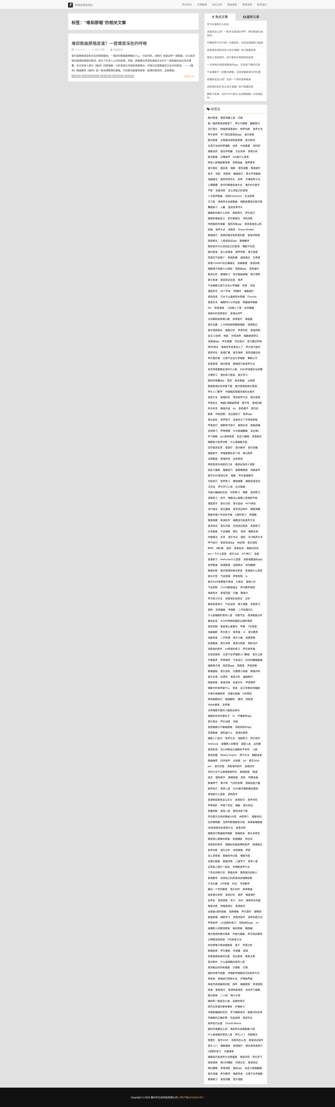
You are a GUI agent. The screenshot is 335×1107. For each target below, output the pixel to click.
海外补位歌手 (252, 184)
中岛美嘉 (245, 145)
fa (234, 715)
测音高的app (246, 922)
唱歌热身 (238, 1073)
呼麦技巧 (213, 425)
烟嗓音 (257, 911)
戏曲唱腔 (213, 632)
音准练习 (213, 559)
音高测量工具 (227, 117)
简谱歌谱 (225, 565)
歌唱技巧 (213, 235)
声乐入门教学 (215, 391)
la (246, 576)
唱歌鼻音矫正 (251, 335)
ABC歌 (220, 548)
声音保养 (250, 682)
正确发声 (225, 156)
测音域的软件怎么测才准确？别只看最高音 (230, 86)
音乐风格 (225, 525)
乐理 (245, 967)
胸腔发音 (257, 755)
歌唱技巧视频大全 (227, 978)
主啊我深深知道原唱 (231, 140)
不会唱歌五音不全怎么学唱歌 (224, 285)
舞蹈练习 (213, 207)
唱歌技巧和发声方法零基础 (222, 1056)
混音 (256, 553)
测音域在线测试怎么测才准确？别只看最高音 (231, 50)
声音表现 (258, 984)
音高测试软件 (240, 509)
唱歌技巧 (228, 469)
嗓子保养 (255, 274)
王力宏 (211, 201)
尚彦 (235, 145)
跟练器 (248, 928)
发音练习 (255, 604)
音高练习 (255, 492)
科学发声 (225, 760)
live (209, 307)
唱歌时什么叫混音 (230, 302)
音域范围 (225, 592)
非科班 (256, 145)
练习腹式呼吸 (254, 341)
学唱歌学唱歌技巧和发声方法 (243, 973)
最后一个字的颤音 (217, 889)
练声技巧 (213, 788)
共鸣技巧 (213, 481)
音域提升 (238, 1045)
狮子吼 (245, 402)
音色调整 (243, 168)
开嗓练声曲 (246, 978)
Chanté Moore (233, 1023)
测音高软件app (243, 727)
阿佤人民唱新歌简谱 (219, 162)
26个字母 (225, 291)
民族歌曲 (213, 643)
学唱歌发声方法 (241, 866)
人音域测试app (228, 240)
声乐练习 (225, 632)
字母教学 (245, 883)
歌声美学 (250, 162)
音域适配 (225, 1068)
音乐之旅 (257, 654)
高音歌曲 (213, 732)
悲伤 (229, 380)
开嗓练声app (244, 715)
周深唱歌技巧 (215, 699)
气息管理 (225, 576)
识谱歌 (236, 967)
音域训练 (257, 402)
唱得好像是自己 (216, 218)
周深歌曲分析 (255, 615)
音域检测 (225, 458)
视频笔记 (252, 324)
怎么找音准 (226, 251)
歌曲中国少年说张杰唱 (220, 514)
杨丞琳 (241, 542)
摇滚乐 (229, 447)
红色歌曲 (213, 531)
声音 (247, 850)
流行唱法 (213, 509)
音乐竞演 (213, 279)
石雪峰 (256, 257)
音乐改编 (253, 447)
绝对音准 (213, 117)
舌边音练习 (234, 414)
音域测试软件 (256, 1040)
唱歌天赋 (245, 855)
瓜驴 (247, 598)
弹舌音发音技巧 (254, 1045)
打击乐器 (213, 883)
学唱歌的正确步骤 (217, 1017)
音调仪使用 (241, 732)
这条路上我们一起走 (219, 866)
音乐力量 (238, 637)
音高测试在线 (227, 279)
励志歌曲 (213, 156)
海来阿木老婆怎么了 (232, 347)
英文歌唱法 (234, 218)
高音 (244, 285)
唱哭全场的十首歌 (245, 464)
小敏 (222, 207)
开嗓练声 (213, 660)
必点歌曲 (240, 486)
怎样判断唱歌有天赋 (234, 822)
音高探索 (223, 900)
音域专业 (247, 1017)
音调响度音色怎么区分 (220, 799)
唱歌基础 (225, 1045)
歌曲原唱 (118, 76)
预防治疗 (253, 643)
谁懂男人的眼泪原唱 (219, 928)
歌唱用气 (213, 783)
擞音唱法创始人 (248, 872)
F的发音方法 (234, 939)
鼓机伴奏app (235, 224)
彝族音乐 (237, 212)
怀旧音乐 (239, 341)
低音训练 (220, 190)
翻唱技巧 (255, 123)
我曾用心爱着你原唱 (219, 838)
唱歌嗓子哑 (214, 665)
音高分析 (235, 676)
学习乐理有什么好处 (218, 24)
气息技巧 (238, 660)
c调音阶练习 (214, 1051)
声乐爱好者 (214, 358)
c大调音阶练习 (228, 922)
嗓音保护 (250, 894)
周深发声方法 (240, 397)
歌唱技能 (245, 771)
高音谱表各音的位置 (219, 956)
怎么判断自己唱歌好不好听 (235, 749)
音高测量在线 (252, 352)
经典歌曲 (242, 263)
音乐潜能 (238, 1079)
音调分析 (230, 894)
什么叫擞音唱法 (228, 587)
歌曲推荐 (213, 760)
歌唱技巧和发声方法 (244, 363)
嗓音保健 (213, 520)
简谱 (210, 989)
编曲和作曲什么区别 (219, 212)
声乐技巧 (250, 212)
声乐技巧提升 (253, 347)
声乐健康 (227, 341)
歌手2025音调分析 (218, 475)
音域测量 (213, 755)
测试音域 (237, 956)
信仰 (240, 900)
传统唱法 (213, 537)
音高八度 (225, 788)
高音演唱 (219, 307)
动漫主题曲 (234, 693)
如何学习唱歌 (252, 989)
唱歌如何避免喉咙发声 (237, 844)
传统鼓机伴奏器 (216, 224)
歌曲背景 (228, 861)
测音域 (226, 173)
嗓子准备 (243, 604)
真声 (240, 894)
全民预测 (238, 458)
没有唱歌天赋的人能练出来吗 (224, 710)
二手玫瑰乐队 (245, 609)
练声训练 (245, 128)
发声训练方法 (255, 917)
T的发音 (252, 626)
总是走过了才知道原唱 (245, 419)
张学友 (211, 900)
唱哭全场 (243, 425)
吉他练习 (213, 430)
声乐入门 (240, 1034)
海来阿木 (213, 592)
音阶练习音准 (227, 374)
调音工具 (246, 743)
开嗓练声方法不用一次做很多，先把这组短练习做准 (235, 42)
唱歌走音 (253, 531)
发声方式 (220, 229)
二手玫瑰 (225, 637)
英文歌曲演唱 (240, 274)
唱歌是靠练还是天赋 (251, 201)
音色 (243, 777)
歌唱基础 (213, 671)
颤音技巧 (220, 989)
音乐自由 (238, 503)
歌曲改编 (255, 425)
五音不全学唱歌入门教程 (236, 654)
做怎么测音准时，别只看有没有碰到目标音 (230, 57)
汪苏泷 (211, 486)
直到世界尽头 (227, 179)
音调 (243, 531)
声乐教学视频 (247, 587)
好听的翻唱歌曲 (254, 660)
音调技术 (240, 906)
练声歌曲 (247, 889)
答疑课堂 (232, 4)
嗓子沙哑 (235, 995)
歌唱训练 (213, 570)
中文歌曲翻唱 (240, 430)
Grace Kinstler (246, 229)
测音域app (213, 341)
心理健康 (213, 184)
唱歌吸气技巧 (227, 425)
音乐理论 (213, 168)
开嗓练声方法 (252, 179)
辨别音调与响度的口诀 (220, 464)
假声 (235, 984)
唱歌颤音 (245, 984)
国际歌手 (220, 777)
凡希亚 (239, 581)
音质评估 (213, 352)
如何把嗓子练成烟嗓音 (220, 945)
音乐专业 (233, 537)
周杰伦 (254, 408)
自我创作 (249, 766)
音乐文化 (234, 553)
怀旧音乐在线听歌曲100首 (222, 816)
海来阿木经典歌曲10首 (242, 1028)
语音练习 (213, 497)
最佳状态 (213, 620)
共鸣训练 (247, 218)
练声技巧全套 (215, 1023)
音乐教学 (240, 447)
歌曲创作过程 (230, 855)
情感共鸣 (245, 1056)
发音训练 (240, 827)
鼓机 (243, 537)
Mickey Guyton (228, 755)
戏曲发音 (213, 637)
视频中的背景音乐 (217, 313)
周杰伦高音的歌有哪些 (220, 1006)
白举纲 (236, 760)
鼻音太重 (250, 956)
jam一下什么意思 (217, 553)
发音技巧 (240, 799)
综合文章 (217, 4)
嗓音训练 (213, 906)
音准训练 (225, 682)
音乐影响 (250, 140)
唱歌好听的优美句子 (219, 715)
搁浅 (240, 699)
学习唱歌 (213, 436)
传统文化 (240, 1062)
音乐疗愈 (213, 576)
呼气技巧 (213, 542)
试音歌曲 (213, 458)
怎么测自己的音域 (238, 190)
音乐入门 (213, 1045)
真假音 (240, 665)
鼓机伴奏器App (216, 380)
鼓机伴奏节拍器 (216, 973)
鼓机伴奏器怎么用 (217, 1028)
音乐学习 (243, 374)
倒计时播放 (226, 1062)
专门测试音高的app (231, 134)
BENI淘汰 (213, 347)
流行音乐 (213, 128)
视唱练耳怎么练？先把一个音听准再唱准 (229, 79)
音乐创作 (235, 889)
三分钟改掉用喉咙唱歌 (232, 324)
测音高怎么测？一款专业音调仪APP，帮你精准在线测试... (235, 33)
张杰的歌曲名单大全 (231, 184)
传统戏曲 (237, 162)
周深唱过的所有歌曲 (219, 967)
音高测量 (225, 1079)
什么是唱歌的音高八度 (220, 615)
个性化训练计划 (216, 872)
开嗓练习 (240, 1006)
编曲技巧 (238, 173)
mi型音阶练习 (232, 648)
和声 (240, 179)
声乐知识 (187, 4)
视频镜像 (234, 911)
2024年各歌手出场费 (251, 369)
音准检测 (239, 548)
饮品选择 (235, 1017)
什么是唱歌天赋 (238, 442)
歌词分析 (213, 274)
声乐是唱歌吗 (246, 475)
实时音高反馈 (215, 447)
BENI (210, 548)
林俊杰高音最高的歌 (219, 984)
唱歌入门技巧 (215, 738)
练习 (232, 900)
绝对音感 (213, 140)
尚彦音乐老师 (215, 894)
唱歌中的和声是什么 (219, 687)
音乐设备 (213, 324)
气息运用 (230, 604)
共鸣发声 (236, 335)
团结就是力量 (252, 783)
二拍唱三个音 (234, 307)
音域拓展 (232, 257)
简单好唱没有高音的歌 (232, 235)
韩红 (235, 531)
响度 (226, 335)
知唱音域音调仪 (91, 76)
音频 (210, 609)
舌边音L (254, 430)
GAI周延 (247, 693)
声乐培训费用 (255, 933)
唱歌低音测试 (252, 481)
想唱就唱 (233, 777)
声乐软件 (255, 738)
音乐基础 (225, 509)
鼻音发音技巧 (215, 604)
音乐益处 (213, 419)
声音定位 (213, 402)
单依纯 (211, 978)
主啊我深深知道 (216, 939)
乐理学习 (213, 374)
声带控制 (238, 576)
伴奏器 (236, 950)
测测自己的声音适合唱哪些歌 (236, 878)
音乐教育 (253, 632)
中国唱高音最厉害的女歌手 (240, 391)
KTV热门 (246, 553)
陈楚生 (211, 1040)
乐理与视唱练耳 (216, 693)
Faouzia (252, 296)
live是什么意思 (241, 156)
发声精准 (213, 565)
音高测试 (213, 525)
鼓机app (237, 1068)
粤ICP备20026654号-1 (192, 1097)
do (234, 408)
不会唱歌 (225, 531)
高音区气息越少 (216, 257)
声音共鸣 (243, 330)
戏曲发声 (255, 469)
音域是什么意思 (216, 794)
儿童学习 (240, 861)
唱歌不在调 (248, 246)
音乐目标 (225, 671)
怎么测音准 (214, 855)
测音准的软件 (215, 648)
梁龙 (210, 777)
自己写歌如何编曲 (250, 687)
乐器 (235, 592)
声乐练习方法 (215, 598)
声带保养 (225, 660)
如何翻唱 (250, 565)
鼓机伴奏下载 (240, 810)
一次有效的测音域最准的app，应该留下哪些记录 (233, 64)
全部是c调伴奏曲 (217, 911)
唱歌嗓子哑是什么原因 (220, 268)
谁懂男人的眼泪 (229, 743)
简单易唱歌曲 (255, 822)
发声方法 (258, 128)
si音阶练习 (241, 514)
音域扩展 (225, 352)
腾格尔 (244, 592)
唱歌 (232, 168)
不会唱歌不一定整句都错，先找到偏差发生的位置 (234, 72)
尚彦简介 (244, 816)
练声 (240, 279)
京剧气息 (240, 615)
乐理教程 (202, 4)
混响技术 (232, 794)
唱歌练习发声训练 (217, 442)
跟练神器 (255, 509)
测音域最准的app (252, 559)
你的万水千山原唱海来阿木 (222, 771)
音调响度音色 (235, 989)
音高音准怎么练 (253, 224)
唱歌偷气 (213, 453)
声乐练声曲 (249, 648)
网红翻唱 (213, 1068)
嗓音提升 (255, 168)
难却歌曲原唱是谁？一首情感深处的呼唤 (109, 43)
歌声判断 (240, 251)
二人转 (224, 995)
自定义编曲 (214, 469)
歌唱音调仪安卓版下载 (220, 386)
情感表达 (213, 240)
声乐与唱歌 (241, 123)
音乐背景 (225, 643)
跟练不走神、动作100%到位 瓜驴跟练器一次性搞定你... (235, 95)
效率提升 (237, 319)
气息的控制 (236, 783)
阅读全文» (189, 76)
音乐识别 (225, 503)
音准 (235, 687)
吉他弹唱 (238, 850)
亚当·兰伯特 (214, 335)
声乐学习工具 (225, 486)
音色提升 (254, 268)
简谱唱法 (257, 844)
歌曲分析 (230, 330)
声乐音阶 (246, 911)
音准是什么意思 (253, 570)
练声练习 (225, 481)
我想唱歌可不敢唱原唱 (220, 727)
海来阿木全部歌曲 (227, 201)
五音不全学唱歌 (254, 1073)
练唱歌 (253, 514)
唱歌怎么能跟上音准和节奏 (242, 497)
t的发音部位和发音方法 (220, 827)
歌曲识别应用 (255, 1012)
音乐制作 (213, 961)
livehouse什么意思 (230, 559)
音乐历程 (219, 766)
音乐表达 (213, 721)
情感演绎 (213, 1062)
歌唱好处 (225, 397)
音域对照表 (254, 235)
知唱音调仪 (226, 906)
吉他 (252, 285)
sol (244, 760)
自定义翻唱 (243, 436)
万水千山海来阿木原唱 (232, 296)
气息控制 (213, 587)
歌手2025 (223, 1040)
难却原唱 (106, 76)
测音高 (77, 76)
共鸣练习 (235, 492)
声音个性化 (226, 805)
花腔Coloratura (233, 196)
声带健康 (225, 430)
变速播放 (237, 838)
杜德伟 (224, 676)
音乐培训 (248, 805)
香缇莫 (248, 319)
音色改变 (213, 296)
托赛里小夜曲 (240, 671)
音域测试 (253, 1062)
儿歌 (254, 749)
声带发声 (213, 922)
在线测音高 (214, 654)
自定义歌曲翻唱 (253, 1068)
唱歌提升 (249, 291)
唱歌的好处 (253, 548)
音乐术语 (213, 676)
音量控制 (213, 810)
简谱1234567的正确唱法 (221, 263)
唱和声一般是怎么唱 (219, 1001)
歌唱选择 (213, 950)
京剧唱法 (252, 1034)
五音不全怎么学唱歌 (234, 358)
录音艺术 (213, 302)
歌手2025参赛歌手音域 (220, 581)
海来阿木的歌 (253, 900)
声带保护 (213, 805)
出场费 (257, 743)
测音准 (130, 76)
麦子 (237, 945)
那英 (210, 414)
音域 (245, 950)
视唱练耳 (240, 833)
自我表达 (238, 565)
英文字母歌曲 (253, 173)
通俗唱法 (245, 257)
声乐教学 (225, 1073)
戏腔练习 (243, 738)
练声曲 (236, 632)
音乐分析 (225, 850)
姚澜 (254, 771)
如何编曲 (249, 307)
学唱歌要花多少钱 (230, 453)
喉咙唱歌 (238, 481)
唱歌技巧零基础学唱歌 (220, 833)
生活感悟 (249, 196)
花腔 (217, 173)
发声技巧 (225, 419)
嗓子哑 (224, 783)
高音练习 (255, 525)
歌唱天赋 (225, 408)
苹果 (242, 626)
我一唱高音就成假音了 (220, 123)
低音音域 (213, 363)
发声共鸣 (252, 799)
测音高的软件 (215, 844)
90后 (234, 883)
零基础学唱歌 (250, 302)
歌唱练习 (225, 274)
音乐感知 (252, 542)
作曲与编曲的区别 (217, 492)
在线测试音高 (240, 525)
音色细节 (243, 408)
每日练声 (247, 453)
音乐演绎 (238, 352)
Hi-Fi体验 (250, 503)
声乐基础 (225, 950)
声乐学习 (257, 1056)
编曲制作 (248, 676)
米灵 (222, 537)
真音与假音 (239, 643)
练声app (247, 414)
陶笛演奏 (213, 682)
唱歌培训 (257, 816)
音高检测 (213, 749)
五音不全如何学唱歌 (219, 145)
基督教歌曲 (241, 469)
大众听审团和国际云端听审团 (236, 620)
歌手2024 (254, 760)
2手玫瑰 (224, 883)
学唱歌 (231, 609)
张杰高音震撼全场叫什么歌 (222, 369)
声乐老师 (213, 134)
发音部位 (257, 436)
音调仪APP (236, 313)
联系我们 (262, 4)
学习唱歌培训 (237, 1012)
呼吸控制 (220, 414)
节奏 (210, 190)
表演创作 (225, 520)
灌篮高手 (213, 291)
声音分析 (247, 945)
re (244, 632)
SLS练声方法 (255, 537)
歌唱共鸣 (255, 671)
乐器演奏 (229, 1051)
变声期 (226, 704)
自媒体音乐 (239, 1001)
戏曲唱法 (213, 179)
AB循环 (237, 291)
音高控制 (213, 626)
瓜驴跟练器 (214, 822)
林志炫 (248, 838)
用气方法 (244, 755)
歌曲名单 (232, 872)
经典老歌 (250, 637)
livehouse (213, 743)
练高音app (228, 665)
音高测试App (227, 542)
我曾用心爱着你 (228, 626)
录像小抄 (251, 581)
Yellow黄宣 (214, 704)
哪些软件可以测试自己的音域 (224, 246)
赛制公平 (252, 358)
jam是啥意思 (227, 436)
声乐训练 (225, 721)
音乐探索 (249, 134)
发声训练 (213, 850)
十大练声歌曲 (215, 196)
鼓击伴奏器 (226, 151)
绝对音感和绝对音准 (246, 386)
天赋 (240, 117)
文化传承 (240, 151)
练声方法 (230, 738)
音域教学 (213, 878)
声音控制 (252, 665)
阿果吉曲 (253, 777)
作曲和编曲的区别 (217, 1012)
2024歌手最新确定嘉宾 (245, 788)
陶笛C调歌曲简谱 (229, 402)
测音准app (241, 268)
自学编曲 (220, 609)
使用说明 (247, 4)
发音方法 (213, 397)
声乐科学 (213, 408)
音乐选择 (253, 251)
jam (210, 766)
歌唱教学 (244, 240)
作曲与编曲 (239, 933)
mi (257, 922)
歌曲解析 (230, 699)
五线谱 (251, 380)
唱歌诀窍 (213, 151)
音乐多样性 (254, 833)
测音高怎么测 (238, 1040)
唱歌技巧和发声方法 (244, 520)
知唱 (210, 229)
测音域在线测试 (233, 598)
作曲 (235, 721)
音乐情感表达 (215, 330)
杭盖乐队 (238, 682)
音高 (228, 548)
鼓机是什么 (226, 732)
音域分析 (253, 151)
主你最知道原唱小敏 (219, 319)
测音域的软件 (234, 766)
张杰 (210, 173)
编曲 (237, 805)
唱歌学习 (225, 917)
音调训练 (255, 263)
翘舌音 (224, 168)
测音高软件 (239, 917)
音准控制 (255, 330)
